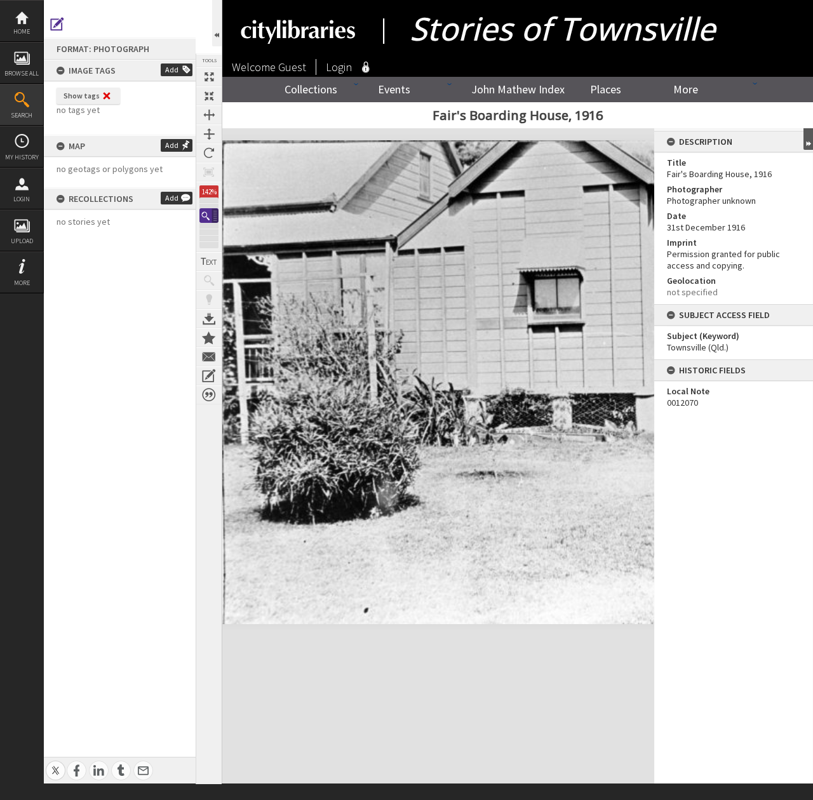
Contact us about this (209, 356)
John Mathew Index (518, 89)
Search (21, 115)
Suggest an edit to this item (57, 24)
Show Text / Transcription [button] (209, 261)
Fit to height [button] (209, 133)
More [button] (22, 283)
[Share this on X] (55, 763)
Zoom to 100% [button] (209, 172)
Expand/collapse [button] (808, 139)
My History (22, 157)
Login (21, 199)
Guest (292, 67)
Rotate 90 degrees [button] (209, 153)
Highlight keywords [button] (209, 299)
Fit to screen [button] (209, 95)
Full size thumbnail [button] (209, 76)
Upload (22, 241)
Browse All (21, 73)
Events (394, 89)
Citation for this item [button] (209, 394)
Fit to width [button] (209, 114)
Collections (311, 89)
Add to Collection (209, 337)
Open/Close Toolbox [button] (217, 23)
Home (21, 31)
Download (209, 318)
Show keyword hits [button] (209, 280)
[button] (208, 215)
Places (605, 89)
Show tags (82, 95)
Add (171, 69)
